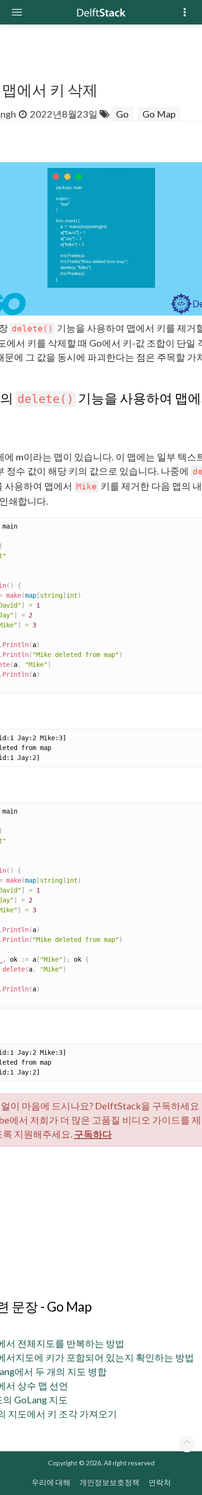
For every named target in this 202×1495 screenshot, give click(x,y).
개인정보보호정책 (109, 1482)
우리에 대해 (50, 1482)
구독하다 (93, 1133)
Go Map (159, 113)
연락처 (159, 1482)
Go (122, 113)
